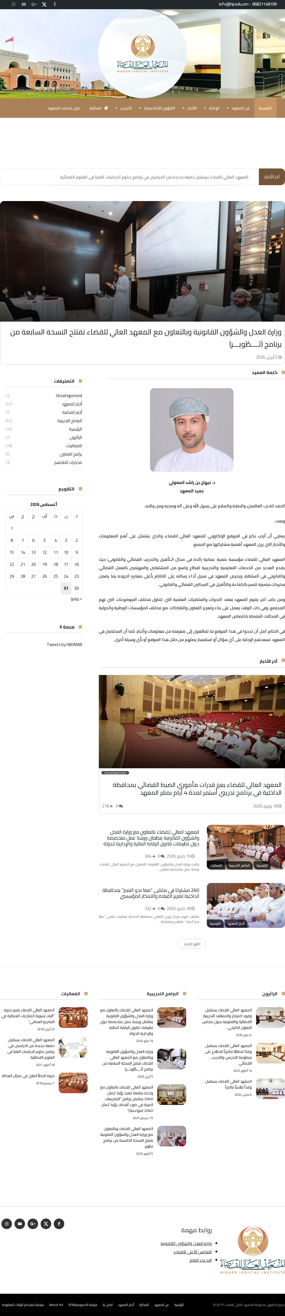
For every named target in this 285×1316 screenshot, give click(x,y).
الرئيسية (75, 429)
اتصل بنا (108, 1305)
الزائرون (76, 437)
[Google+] (34, 4)
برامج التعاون (71, 454)
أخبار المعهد (72, 404)
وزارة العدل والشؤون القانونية (186, 1243)
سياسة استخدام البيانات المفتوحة (23, 1305)
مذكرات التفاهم (68, 462)
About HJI (56, 1305)
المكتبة (144, 1305)
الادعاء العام (201, 1260)
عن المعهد (161, 1305)
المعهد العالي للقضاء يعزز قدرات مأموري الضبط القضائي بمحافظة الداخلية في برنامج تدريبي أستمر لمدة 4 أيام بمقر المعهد (197, 788)
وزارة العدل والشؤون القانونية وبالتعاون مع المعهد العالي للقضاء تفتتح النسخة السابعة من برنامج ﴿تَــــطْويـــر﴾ (146, 338)
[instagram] (13, 4)
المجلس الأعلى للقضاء (193, 1252)
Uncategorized (69, 396)
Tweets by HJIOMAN (64, 644)
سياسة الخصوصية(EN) (82, 1305)
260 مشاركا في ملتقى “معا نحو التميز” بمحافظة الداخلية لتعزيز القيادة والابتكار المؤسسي (150, 893)
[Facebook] (54, 4)
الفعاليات (74, 446)
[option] (142, 283)
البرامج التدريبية (69, 421)
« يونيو (76, 599)
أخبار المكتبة (72, 412)
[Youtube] (23, 4)
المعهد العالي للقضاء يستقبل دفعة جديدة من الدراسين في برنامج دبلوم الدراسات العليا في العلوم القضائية (154, 177)
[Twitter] (44, 4)
